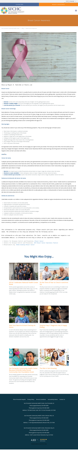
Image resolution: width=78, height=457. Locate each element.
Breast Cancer (39, 241)
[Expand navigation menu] (76, 10)
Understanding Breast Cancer (25, 244)
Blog (23, 28)
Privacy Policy (30, 399)
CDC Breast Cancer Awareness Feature (46, 243)
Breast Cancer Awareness (31, 28)
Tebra (45, 444)
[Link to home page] (12, 10)
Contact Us (62, 399)
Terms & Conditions (41, 399)
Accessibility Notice (53, 399)
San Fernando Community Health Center (11, 28)
